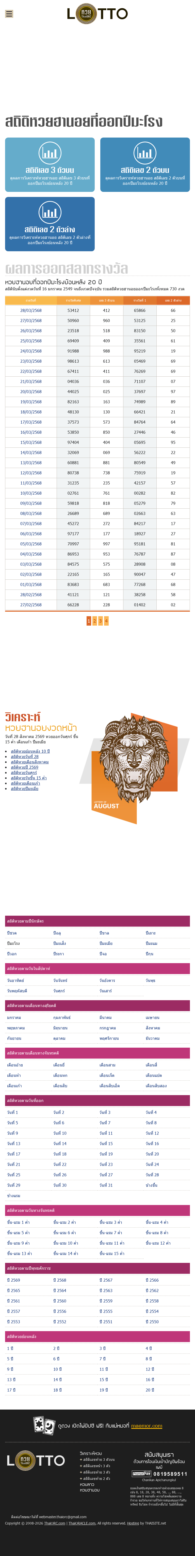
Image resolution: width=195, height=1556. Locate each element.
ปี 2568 (59, 1280)
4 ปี (149, 1348)
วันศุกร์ (59, 990)
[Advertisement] (97, 67)
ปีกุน (149, 953)
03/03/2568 (31, 564)
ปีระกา (58, 953)
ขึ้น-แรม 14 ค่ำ (65, 1253)
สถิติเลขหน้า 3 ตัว (96, 1465)
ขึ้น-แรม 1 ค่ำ (18, 1222)
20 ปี (150, 1390)
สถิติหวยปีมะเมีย (24, 788)
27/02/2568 (31, 604)
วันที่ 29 (13, 1185)
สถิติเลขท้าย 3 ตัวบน (99, 1459)
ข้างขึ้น (151, 1185)
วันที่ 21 (13, 1164)
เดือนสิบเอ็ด (110, 1085)
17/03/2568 (31, 422)
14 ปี (57, 1379)
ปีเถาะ (151, 932)
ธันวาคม (153, 1038)
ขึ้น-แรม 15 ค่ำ (112, 1253)
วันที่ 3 (105, 1112)
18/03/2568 (31, 411)
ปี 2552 (59, 1321)
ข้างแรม (13, 1195)
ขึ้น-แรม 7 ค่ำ (111, 1232)
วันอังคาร (107, 980)
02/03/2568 (31, 574)
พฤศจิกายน (109, 1038)
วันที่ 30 (60, 1185)
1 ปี (10, 1348)
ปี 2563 (106, 1290)
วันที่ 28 (152, 1174)
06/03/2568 (31, 533)
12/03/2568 (31, 472)
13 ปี (11, 1379)
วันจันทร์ (60, 980)
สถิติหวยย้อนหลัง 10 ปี (30, 751)
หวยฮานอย (90, 1490)
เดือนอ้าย (15, 1064)
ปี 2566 (152, 1280)
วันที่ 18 (60, 1154)
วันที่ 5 (12, 1122)
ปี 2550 (152, 1321)
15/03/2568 (31, 442)
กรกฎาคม (108, 1027)
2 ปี (56, 1348)
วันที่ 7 (105, 1122)
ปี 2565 (13, 1290)
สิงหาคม (153, 1027)
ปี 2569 (13, 1280)
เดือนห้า (14, 1075)
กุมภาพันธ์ (62, 1017)
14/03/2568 (31, 452)
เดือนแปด (154, 1075)
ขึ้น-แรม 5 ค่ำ (18, 1232)
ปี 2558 (152, 1300)
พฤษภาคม (16, 1027)
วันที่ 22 (60, 1164)
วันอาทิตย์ (15, 980)
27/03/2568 (31, 320)
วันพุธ (150, 980)
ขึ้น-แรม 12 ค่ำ (158, 1243)
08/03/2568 (31, 513)
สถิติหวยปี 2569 (24, 767)
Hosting (133, 1523)
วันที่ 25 (13, 1174)
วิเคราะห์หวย (91, 1453)
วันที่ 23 (106, 1164)
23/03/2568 (31, 361)
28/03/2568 (31, 310)
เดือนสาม (108, 1064)
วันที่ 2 (58, 1112)
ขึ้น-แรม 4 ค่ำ (157, 1222)
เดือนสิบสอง (156, 1085)
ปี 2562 (152, 1290)
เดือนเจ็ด (107, 1075)
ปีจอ (103, 953)
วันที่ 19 (106, 1154)
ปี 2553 (13, 1321)
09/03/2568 (31, 503)
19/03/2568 (31, 401)
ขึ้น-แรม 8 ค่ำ (157, 1232)
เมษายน (152, 1017)
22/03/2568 (31, 371)
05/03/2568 (31, 543)
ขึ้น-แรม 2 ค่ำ (64, 1222)
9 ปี (10, 1369)
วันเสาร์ (106, 990)
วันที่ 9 (12, 1133)
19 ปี (104, 1390)
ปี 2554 (152, 1311)
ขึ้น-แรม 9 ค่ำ (18, 1243)
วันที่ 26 (60, 1174)
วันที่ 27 (106, 1174)
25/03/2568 (31, 340)
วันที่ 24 (152, 1164)
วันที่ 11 (106, 1133)
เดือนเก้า (14, 1085)
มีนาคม (106, 1017)
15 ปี (104, 1379)
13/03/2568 (31, 462)
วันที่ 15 (106, 1143)
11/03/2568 (31, 483)
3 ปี (103, 1348)
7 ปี (103, 1358)
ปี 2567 (106, 1280)
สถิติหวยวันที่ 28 (25, 756)
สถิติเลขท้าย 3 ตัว (96, 1472)
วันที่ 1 (12, 1112)
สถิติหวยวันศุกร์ (24, 772)
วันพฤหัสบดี (17, 990)
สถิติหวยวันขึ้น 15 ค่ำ (29, 777)
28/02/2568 (31, 594)
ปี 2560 (59, 1300)
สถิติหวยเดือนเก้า (25, 783)
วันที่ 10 (60, 1133)
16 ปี (150, 1379)
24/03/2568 (31, 351)
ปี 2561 (13, 1300)
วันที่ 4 (151, 1112)
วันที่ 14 (60, 1143)
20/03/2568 (31, 391)
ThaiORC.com (54, 1523)
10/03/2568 (31, 493)
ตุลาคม (59, 1038)
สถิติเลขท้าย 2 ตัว (96, 1478)
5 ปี (10, 1358)
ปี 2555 (106, 1311)
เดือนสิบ (60, 1085)
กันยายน (14, 1038)
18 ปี (57, 1390)
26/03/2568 (31, 330)
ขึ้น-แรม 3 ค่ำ (111, 1222)
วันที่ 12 (152, 1133)
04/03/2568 (31, 554)
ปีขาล (104, 932)
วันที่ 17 (13, 1154)
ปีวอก (12, 953)
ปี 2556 (59, 1311)
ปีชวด (12, 932)
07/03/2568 (31, 523)
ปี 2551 (106, 1321)
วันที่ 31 (106, 1185)
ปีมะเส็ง (59, 943)
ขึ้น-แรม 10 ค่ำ (65, 1243)
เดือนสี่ (151, 1064)
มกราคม (14, 1017)
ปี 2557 (13, 1311)
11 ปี (104, 1369)
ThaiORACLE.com (82, 1523)
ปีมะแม (151, 943)
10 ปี (57, 1369)
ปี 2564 (59, 1290)
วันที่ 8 (151, 1122)
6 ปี (56, 1358)
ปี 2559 (106, 1300)
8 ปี (149, 1358)
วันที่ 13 (13, 1143)
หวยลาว (87, 1484)
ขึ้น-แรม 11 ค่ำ (112, 1243)
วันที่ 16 (152, 1143)
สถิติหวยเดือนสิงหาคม (30, 761)
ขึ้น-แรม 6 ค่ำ (64, 1232)
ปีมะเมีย (106, 943)
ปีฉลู (57, 932)
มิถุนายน (60, 1027)
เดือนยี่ (58, 1064)
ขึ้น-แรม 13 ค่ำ (19, 1253)
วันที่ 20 (152, 1154)
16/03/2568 (31, 432)
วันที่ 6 (58, 1122)
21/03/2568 (31, 381)
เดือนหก (60, 1075)
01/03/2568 (31, 584)
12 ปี (150, 1369)
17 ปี (11, 1390)
